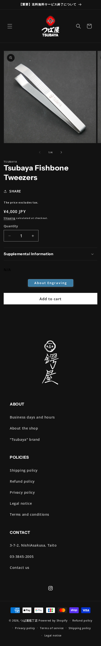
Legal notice (21, 503)
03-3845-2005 (22, 556)
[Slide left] (39, 152)
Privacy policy (22, 492)
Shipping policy (24, 470)
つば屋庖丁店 (29, 620)
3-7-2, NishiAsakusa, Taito (33, 545)
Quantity (11, 226)
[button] (9, 26)
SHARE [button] (15, 191)
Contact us (19, 567)
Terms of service (52, 628)
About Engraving (50, 283)
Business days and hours (32, 417)
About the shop (24, 428)
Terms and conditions (29, 514)
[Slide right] (61, 152)
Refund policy (22, 481)
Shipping (9, 218)
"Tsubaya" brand (25, 439)
